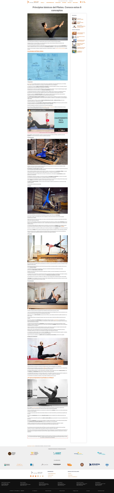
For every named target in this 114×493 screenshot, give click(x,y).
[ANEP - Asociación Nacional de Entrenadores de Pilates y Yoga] (57, 453)
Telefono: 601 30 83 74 (4, 485)
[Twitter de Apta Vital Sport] (33, 476)
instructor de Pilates (35, 407)
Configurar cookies (75, 490)
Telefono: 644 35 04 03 (42, 485)
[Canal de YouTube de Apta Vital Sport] (35, 476)
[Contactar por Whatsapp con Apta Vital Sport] (83, 2)
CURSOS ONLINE (50, 475)
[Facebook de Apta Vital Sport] (31, 476)
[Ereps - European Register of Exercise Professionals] (102, 453)
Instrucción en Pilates (80, 19)
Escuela (42, 2)
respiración (30, 83)
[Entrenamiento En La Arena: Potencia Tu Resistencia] (74, 40)
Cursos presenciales (50, 2)
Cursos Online (58, 2)
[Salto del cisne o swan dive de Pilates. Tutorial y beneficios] (74, 44)
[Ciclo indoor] (69, 465)
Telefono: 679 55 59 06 (79, 485)
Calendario (64, 2)
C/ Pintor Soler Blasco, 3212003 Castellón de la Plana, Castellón (25, 484)
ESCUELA (69, 473)
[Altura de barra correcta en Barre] (74, 36)
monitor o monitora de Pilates (60, 48)
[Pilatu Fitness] (44, 465)
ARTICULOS (50, 476)
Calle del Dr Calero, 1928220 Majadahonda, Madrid (62, 484)
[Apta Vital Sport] (33, 2)
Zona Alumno (75, 2)
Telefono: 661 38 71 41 (98, 485)
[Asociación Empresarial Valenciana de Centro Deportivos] (7, 465)
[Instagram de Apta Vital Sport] (38, 476)
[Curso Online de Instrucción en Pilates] (74, 18)
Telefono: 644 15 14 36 (23, 485)
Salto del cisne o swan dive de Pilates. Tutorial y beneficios (81, 44)
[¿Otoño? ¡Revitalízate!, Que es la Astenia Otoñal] (74, 33)
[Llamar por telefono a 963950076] (84, 2)
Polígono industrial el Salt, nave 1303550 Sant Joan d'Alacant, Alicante (44, 484)
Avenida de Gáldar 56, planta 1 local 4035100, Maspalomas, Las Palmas (81, 484)
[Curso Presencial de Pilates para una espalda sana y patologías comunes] (74, 26)
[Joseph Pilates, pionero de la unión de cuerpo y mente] (74, 47)
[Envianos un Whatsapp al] (43, 476)
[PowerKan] (57, 465)
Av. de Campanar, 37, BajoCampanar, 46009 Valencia (5, 484)
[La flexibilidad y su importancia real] (74, 51)
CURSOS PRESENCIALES (51, 473)
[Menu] (80, 2)
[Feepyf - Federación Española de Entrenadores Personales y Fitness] (34, 453)
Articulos (69, 2)
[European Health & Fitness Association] (79, 453)
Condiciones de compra (101, 490)
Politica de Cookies (62, 490)
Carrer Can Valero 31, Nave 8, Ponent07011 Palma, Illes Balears (100, 484)
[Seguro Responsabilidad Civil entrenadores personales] (94, 465)
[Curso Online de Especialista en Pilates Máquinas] (74, 22)
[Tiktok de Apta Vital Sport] (40, 476)
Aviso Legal (88, 490)
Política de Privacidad (48, 490)
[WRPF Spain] (82, 465)
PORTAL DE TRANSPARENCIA (72, 476)
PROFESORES (70, 475)
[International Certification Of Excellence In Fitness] (12, 453)
